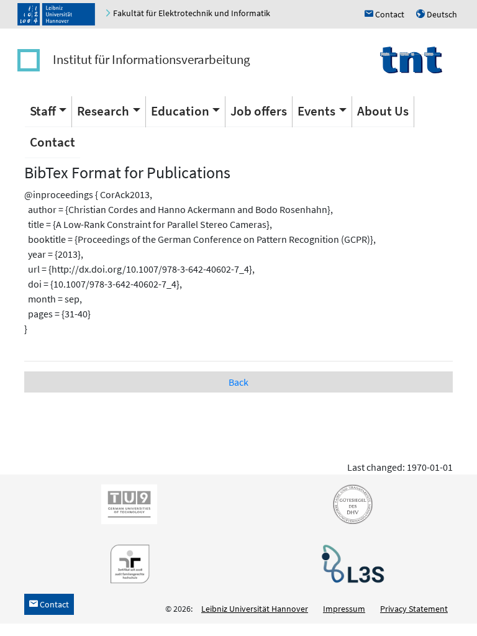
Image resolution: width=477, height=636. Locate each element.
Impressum (344, 608)
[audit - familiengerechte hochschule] (126, 563)
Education (180, 110)
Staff (43, 110)
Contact (52, 142)
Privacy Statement (414, 608)
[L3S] (350, 563)
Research (103, 110)
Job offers (258, 110)
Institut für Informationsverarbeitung (151, 59)
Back (238, 382)
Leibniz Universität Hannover (254, 608)
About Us (383, 110)
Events (316, 110)
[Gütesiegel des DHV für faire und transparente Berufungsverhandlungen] (350, 503)
